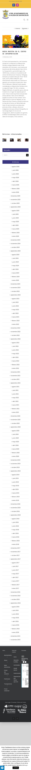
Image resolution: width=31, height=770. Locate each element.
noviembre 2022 (15, 331)
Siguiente (24, 28)
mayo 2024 (15, 265)
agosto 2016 (15, 607)
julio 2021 (16, 390)
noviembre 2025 (15, 199)
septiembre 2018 (16, 515)
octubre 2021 (16, 379)
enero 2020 (15, 456)
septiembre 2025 (16, 207)
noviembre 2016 (15, 595)
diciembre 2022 (15, 328)
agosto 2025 (15, 210)
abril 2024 (16, 269)
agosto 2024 (15, 254)
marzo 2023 (15, 317)
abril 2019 (16, 489)
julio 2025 (16, 214)
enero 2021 (15, 412)
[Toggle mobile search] (24, 20)
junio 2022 (15, 350)
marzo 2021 (15, 405)
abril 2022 (16, 357)
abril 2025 (16, 225)
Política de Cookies (21, 702)
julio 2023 (16, 302)
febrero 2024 (15, 276)
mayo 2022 (15, 353)
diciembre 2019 (15, 460)
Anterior (17, 28)
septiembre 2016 (16, 603)
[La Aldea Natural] (22, 709)
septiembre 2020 (16, 427)
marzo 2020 (15, 449)
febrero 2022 (15, 364)
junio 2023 (15, 306)
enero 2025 (15, 236)
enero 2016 (15, 632)
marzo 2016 (15, 625)
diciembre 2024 (15, 240)
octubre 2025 (16, 203)
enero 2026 (15, 192)
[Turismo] (9, 704)
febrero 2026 (15, 188)
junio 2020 (15, 438)
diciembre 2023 (15, 284)
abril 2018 (16, 533)
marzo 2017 (15, 581)
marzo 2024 (15, 273)
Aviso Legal (7, 702)
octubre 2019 (16, 467)
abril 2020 (16, 445)
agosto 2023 (15, 298)
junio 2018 (15, 526)
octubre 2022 (16, 335)
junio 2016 (15, 614)
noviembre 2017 (15, 551)
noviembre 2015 (15, 639)
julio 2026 (16, 170)
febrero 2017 (15, 585)
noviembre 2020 (15, 419)
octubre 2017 (16, 555)
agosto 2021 (15, 386)
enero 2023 (15, 324)
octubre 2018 (16, 511)
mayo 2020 (15, 441)
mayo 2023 (15, 309)
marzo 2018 (15, 537)
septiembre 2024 (16, 251)
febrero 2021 (15, 408)
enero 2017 (15, 588)
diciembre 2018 (15, 504)
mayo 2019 (15, 485)
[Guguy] (20, 704)
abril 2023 (16, 313)
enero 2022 (15, 368)
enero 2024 (15, 280)
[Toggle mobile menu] (28, 20)
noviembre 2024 (15, 243)
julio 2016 (16, 610)
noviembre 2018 (15, 507)
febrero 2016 (15, 629)
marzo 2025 (15, 229)
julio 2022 (16, 346)
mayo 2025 (15, 221)
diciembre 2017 (15, 548)
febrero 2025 (15, 232)
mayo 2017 (15, 573)
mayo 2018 (15, 529)
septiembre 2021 (16, 383)
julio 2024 (16, 258)
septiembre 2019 (16, 471)
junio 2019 (15, 482)
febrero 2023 (15, 320)
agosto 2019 (15, 474)
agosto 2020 (15, 430)
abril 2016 (16, 621)
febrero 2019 (15, 496)
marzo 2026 (15, 185)
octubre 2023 (16, 291)
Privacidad (13, 702)
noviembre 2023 (15, 287)
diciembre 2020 (15, 416)
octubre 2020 (16, 423)
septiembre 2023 (16, 295)
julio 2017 (16, 566)
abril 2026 (16, 181)
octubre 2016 (16, 599)
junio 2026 (15, 174)
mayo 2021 (15, 397)
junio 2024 (15, 262)
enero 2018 (15, 544)
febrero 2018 (15, 540)
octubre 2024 (16, 247)
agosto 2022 (15, 342)
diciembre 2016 (15, 592)
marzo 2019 (15, 493)
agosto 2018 (15, 518)
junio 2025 (15, 218)
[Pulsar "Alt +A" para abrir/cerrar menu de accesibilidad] (2, 768)
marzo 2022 (15, 361)
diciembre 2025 (15, 196)
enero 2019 (15, 500)
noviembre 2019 (15, 463)
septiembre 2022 (16, 339)
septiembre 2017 (16, 559)
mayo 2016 (15, 617)
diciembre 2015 (15, 636)
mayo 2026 (15, 177)
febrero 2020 (15, 452)
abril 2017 (16, 577)
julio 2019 (16, 478)
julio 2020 (16, 434)
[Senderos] (9, 709)
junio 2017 (15, 570)
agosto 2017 (15, 563)
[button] (3, 140)
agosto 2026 (15, 166)
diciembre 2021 (15, 372)
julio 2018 (16, 522)
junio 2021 (15, 394)
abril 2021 (16, 401)
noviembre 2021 (15, 375)
